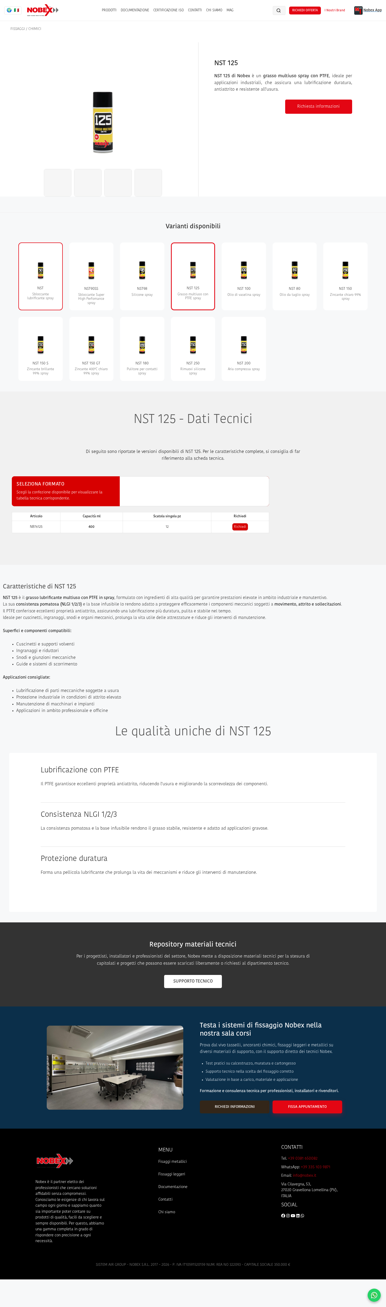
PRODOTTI (109, 10)
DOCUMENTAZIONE (135, 10)
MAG (230, 10)
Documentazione (172, 1187)
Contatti (165, 1200)
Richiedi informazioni (235, 1107)
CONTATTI (195, 10)
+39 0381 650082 (302, 1159)
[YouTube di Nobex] (293, 1216)
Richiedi (240, 527)
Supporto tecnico (193, 981)
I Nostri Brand (335, 10)
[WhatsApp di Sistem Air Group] (302, 1216)
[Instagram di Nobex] (288, 1216)
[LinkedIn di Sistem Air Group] (298, 1216)
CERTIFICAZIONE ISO (168, 10)
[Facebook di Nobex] (283, 1216)
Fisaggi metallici (172, 1162)
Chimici (34, 29)
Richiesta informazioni (318, 107)
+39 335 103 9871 (315, 1167)
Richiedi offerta (305, 10)
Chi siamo (166, 1212)
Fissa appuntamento (307, 1107)
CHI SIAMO (214, 10)
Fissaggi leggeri (171, 1174)
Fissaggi (18, 29)
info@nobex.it (304, 1176)
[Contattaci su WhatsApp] (374, 1295)
